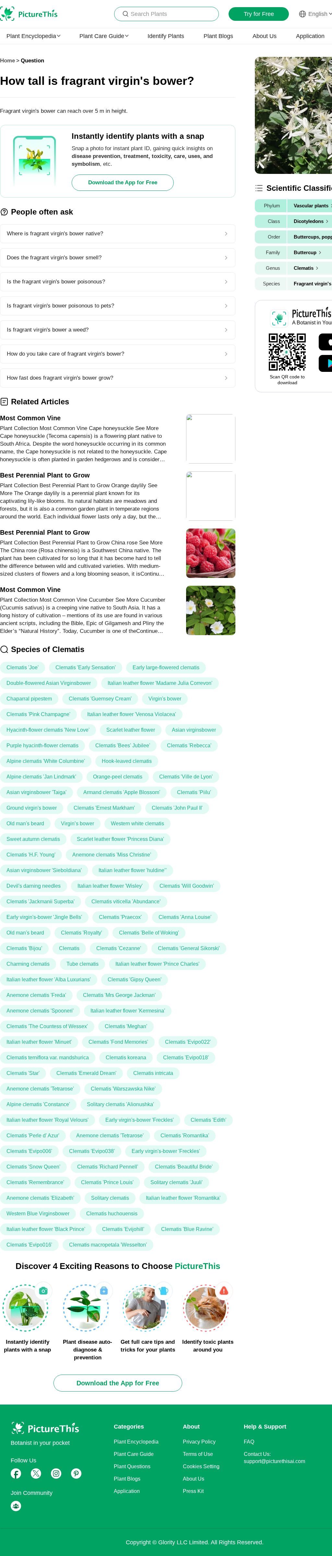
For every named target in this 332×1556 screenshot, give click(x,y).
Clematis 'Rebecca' (189, 745)
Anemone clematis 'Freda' (36, 995)
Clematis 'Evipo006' (29, 1151)
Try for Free (259, 14)
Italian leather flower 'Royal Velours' (47, 1120)
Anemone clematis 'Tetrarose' (40, 1089)
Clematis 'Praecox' (120, 917)
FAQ (249, 1442)
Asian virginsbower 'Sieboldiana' (44, 870)
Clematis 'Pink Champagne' (38, 714)
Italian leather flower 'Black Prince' (45, 1229)
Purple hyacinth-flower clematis (42, 745)
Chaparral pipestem (29, 698)
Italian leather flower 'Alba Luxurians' (48, 979)
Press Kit (193, 1491)
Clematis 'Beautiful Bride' (184, 1167)
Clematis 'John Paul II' (177, 808)
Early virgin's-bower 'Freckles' (139, 1120)
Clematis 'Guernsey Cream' (100, 698)
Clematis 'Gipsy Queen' (134, 979)
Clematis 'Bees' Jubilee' (122, 745)
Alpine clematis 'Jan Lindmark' (41, 776)
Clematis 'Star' (23, 1073)
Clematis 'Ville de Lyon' (186, 776)
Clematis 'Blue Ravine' (187, 1229)
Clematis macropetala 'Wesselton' (108, 1245)
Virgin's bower (164, 698)
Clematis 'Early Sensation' (85, 667)
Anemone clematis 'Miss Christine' (111, 854)
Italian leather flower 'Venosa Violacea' (131, 714)
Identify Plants (166, 36)
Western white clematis (137, 823)
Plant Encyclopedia (136, 1442)
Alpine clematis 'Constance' (38, 1104)
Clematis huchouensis (111, 1213)
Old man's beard (25, 823)
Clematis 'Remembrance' (35, 1182)
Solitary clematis (110, 1198)
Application (310, 36)
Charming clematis (28, 964)
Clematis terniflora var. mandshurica (47, 1057)
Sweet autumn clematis (33, 839)
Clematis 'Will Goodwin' (187, 886)
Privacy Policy (199, 1442)
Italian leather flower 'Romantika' (183, 1198)
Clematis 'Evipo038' (92, 1151)
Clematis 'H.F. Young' (30, 854)
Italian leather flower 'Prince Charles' (157, 964)
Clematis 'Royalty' (81, 932)
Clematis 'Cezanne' (118, 948)
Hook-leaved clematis (127, 761)
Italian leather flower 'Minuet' (39, 1042)
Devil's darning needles (33, 886)
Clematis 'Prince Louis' (107, 1182)
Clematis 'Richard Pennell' (107, 1167)
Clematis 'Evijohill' (123, 1229)
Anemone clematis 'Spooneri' (40, 1010)
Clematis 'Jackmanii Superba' (40, 901)
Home (7, 61)
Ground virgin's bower (31, 808)
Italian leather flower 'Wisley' (110, 886)
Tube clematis (82, 964)
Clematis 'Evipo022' (188, 1042)
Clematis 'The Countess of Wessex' (47, 1026)
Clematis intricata (153, 1073)
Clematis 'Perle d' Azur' (32, 1135)
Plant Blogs (218, 36)
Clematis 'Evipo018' (186, 1057)
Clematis (69, 948)
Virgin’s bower (77, 823)
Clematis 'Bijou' (24, 948)
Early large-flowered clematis (166, 667)
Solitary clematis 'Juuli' (176, 1182)
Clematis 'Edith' (208, 1120)
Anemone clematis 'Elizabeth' (40, 1198)
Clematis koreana (126, 1057)
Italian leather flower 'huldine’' (133, 870)
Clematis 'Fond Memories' (118, 1042)
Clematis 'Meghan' (126, 1026)
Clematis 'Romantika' (184, 1135)
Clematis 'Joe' (22, 667)
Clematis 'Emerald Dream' (86, 1073)
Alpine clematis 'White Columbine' (45, 761)
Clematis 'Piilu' (194, 792)
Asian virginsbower (194, 730)
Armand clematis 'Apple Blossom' (121, 792)
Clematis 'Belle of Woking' (149, 932)
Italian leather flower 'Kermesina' (127, 1010)
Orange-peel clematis (117, 776)
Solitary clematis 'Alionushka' (120, 1104)
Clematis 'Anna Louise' (185, 917)
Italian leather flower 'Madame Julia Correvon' (160, 683)
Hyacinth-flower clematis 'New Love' (47, 730)
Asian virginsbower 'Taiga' (36, 792)
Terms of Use (198, 1454)
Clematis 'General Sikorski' (189, 948)
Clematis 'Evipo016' (29, 1245)
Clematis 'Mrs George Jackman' (119, 995)
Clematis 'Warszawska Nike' (123, 1089)
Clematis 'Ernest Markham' (104, 808)
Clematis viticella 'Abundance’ (126, 901)
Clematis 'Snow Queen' (33, 1167)
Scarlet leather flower (130, 730)
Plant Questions (132, 1466)
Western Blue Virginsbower (37, 1213)
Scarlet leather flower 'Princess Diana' (120, 839)
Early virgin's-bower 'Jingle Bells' (44, 917)
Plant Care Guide (134, 1454)
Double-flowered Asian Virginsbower (48, 683)
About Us (265, 36)
